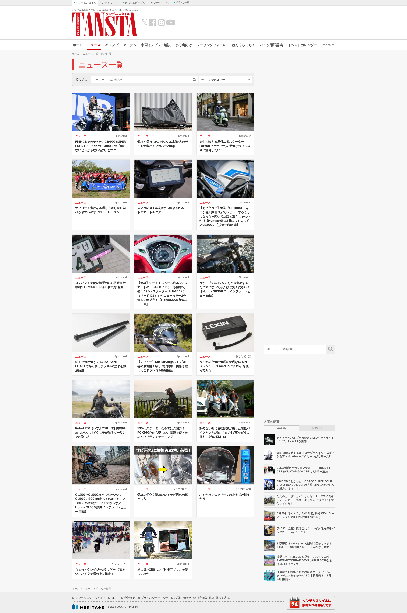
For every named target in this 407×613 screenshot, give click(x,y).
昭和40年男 (183, 2)
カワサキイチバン (160, 2)
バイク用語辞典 (271, 45)
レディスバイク (111, 2)
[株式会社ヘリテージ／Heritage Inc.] (88, 607)
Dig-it (114, 597)
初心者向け (183, 45)
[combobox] (225, 79)
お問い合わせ (182, 597)
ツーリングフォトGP (212, 45)
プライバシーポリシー (155, 597)
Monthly (317, 427)
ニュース (93, 45)
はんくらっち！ (243, 45)
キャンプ (111, 45)
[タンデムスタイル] (105, 24)
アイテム (129, 45)
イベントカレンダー (302, 45)
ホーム (78, 45)
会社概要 (129, 597)
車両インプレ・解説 (156, 45)
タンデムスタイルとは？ (90, 597)
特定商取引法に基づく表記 (213, 597)
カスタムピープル (135, 2)
